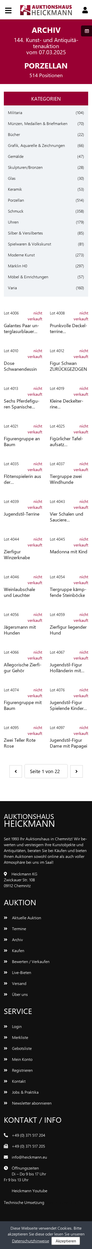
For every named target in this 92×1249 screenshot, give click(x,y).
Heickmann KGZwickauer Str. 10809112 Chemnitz (20, 879)
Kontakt (18, 1081)
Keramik (15, 189)
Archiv (17, 939)
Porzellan (16, 200)
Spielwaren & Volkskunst (29, 243)
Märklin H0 (17, 265)
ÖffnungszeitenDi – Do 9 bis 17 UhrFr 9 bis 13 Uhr (25, 1173)
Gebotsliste (21, 1048)
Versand (18, 983)
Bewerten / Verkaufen (30, 961)
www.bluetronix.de (61, 1202)
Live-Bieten (21, 972)
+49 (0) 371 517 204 (28, 1135)
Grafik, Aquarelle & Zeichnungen (36, 145)
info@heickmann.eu (29, 1157)
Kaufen (17, 950)
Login (16, 1026)
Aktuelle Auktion (26, 917)
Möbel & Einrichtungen (28, 276)
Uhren (13, 222)
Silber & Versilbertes (25, 233)
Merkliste (19, 1037)
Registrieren (22, 1070)
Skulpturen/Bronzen (25, 167)
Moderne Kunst (21, 254)
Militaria (15, 112)
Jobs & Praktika (25, 1092)
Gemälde (16, 156)
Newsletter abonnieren (31, 1103)
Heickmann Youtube (29, 1190)
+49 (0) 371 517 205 (28, 1146)
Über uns (19, 994)
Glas (12, 178)
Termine (18, 928)
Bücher (14, 134)
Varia (12, 287)
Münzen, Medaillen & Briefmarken (37, 123)
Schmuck (16, 211)
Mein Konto (21, 1059)
